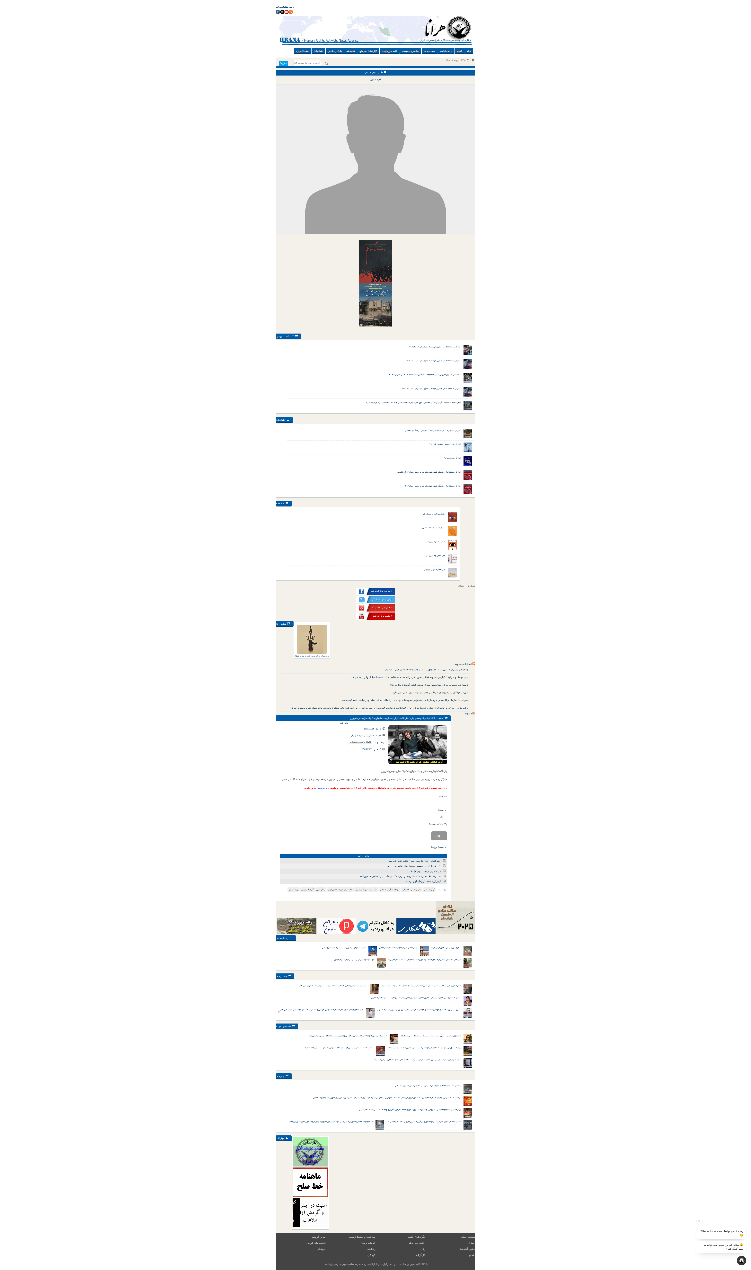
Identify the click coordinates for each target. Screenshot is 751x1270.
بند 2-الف (373, 889)
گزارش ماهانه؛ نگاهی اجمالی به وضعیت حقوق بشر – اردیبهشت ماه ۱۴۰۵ (431, 388)
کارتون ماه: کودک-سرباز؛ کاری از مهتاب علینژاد (312, 656)
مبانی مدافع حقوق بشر (435, 541)
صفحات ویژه (302, 51)
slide (433, 718)
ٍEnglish (468, 713)
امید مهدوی (375, 79)
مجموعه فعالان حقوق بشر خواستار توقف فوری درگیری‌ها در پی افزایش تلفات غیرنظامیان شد (423, 1121)
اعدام (472, 1255)
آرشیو (427, 718)
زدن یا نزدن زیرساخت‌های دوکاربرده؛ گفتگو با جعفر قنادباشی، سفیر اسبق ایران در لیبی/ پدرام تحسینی (419, 1009)
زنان (422, 1249)
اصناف (471, 1242)
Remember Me (436, 824)
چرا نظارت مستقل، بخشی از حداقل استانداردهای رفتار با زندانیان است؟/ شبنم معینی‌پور (424, 959)
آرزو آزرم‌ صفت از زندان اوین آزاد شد (423, 881)
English (283, 63)
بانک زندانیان (335, 51)
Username (442, 796)
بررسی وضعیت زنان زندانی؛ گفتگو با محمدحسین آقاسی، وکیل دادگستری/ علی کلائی (333, 985)
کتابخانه (350, 51)
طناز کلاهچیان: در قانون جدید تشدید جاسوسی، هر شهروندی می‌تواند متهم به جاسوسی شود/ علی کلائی (321, 1009)
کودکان (371, 1255)
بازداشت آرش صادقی (389, 889)
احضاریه (405, 889)
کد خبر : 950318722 (371, 749)
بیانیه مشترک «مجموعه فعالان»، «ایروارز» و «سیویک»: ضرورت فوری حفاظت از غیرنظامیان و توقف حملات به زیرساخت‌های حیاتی (410, 1109)
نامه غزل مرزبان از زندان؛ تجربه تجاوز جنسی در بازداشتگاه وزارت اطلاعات (430, 1035)
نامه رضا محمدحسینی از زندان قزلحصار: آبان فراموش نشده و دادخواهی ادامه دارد (339, 1047)
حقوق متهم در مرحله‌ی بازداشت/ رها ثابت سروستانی (344, 947)
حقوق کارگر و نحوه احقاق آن (433, 527)
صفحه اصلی (468, 1236)
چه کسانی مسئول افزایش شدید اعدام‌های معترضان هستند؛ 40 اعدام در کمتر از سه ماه (426, 669)
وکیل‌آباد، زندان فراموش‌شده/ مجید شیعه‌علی (398, 947)
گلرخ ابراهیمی (307, 889)
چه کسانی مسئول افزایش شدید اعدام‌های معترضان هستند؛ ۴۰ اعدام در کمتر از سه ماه (425, 374)
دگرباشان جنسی (416, 1236)
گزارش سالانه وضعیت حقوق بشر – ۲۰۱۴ (445, 444)
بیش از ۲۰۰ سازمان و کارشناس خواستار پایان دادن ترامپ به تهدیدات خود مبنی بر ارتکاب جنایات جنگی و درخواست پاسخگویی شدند (405, 700)
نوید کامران (293, 889)
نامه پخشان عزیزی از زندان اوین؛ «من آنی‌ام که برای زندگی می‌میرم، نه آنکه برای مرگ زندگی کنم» (347, 1035)
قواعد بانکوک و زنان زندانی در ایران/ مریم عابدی (354, 959)
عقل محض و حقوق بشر (435, 555)
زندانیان (371, 1249)
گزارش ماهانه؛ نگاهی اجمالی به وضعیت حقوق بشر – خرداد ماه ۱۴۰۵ (433, 360)
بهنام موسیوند (360, 889)
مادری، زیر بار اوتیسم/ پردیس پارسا (446, 947)
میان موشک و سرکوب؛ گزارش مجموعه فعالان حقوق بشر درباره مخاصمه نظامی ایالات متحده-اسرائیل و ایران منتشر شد (412, 402)
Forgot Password (439, 847)
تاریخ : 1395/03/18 (372, 728)
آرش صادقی (429, 889)
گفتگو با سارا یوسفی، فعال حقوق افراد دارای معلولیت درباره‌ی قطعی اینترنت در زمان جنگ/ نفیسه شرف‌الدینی (416, 997)
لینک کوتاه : (378, 742)
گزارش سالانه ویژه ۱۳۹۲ (450, 458)
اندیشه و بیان (417, 718)
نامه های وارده (389, 51)
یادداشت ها (445, 51)
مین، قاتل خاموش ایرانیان (434, 569)
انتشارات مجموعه (463, 664)
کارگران (420, 1255)
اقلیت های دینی (416, 1242)
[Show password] (441, 816)
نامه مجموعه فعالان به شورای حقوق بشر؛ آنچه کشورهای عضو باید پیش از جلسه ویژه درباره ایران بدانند (330, 1121)
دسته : (377, 735)
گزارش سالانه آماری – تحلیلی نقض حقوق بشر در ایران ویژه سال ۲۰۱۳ (433, 486)
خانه (468, 51)
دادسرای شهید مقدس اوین (340, 889)
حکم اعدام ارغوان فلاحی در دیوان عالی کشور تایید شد (415, 861)
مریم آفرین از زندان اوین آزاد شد (425, 871)
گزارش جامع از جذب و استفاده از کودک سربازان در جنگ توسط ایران (433, 430)
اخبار (459, 51)
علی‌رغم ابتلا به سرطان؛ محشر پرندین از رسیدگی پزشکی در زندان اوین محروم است (400, 876)
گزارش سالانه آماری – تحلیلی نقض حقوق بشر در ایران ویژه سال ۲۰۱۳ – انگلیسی (429, 472)
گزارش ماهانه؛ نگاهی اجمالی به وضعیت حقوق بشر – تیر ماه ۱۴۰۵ (435, 346)
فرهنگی (321, 1249)
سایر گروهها (319, 1236)
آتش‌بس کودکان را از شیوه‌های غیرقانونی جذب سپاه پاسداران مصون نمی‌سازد (430, 692)
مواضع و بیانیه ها (410, 51)
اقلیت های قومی (316, 1242)
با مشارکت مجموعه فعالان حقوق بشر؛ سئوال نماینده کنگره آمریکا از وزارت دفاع (429, 685)
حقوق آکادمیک (467, 1249)
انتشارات (318, 51)
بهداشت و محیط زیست (362, 1236)
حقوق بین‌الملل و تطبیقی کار (434, 514)
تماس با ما (281, 6)
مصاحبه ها (429, 51)
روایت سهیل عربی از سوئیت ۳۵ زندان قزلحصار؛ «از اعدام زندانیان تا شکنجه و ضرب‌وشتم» (424, 1047)
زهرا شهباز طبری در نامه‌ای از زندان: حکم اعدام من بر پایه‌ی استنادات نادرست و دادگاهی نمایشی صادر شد (417, 1059)
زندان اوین (320, 889)
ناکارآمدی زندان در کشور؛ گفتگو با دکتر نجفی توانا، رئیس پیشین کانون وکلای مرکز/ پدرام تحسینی (421, 985)
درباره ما (290, 6)
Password (442, 810)
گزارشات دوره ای (368, 51)
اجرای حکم (416, 889)
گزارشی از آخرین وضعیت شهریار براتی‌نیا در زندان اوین (414, 866)
